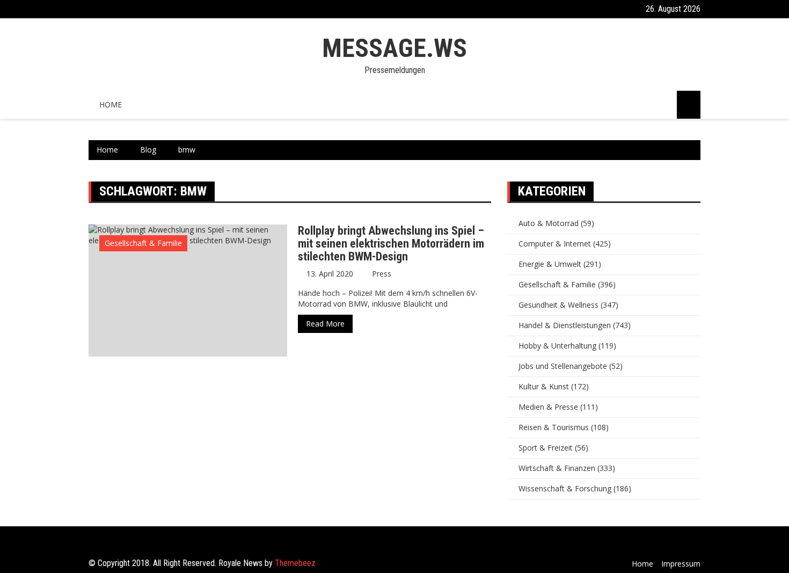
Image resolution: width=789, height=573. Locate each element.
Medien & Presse (548, 407)
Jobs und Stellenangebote (562, 366)
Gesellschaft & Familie (143, 243)
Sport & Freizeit (545, 448)
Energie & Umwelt (549, 264)
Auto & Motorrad (548, 223)
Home (110, 104)
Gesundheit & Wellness (558, 305)
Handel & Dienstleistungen (564, 325)
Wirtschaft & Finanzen (556, 468)
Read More (325, 323)
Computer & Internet (554, 243)
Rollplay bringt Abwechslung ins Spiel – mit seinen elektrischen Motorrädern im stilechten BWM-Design (391, 243)
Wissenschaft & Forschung (564, 488)
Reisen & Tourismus (553, 427)
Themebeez (295, 563)
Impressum (680, 564)
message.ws (394, 48)
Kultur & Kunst (543, 386)
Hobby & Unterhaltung (557, 345)
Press (381, 274)
